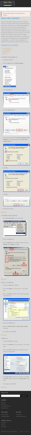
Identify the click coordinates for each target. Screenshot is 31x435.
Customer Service (5, 406)
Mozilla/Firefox (6, 52)
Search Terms (4, 414)
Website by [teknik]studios (25, 431)
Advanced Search (5, 416)
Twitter (3, 424)
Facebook (3, 422)
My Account (19, 414)
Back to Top (3, 212)
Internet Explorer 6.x (7, 50)
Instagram (3, 426)
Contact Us (4, 404)
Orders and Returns (21, 416)
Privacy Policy (4, 408)
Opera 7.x (5, 53)
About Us (3, 402)
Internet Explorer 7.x (7, 48)
